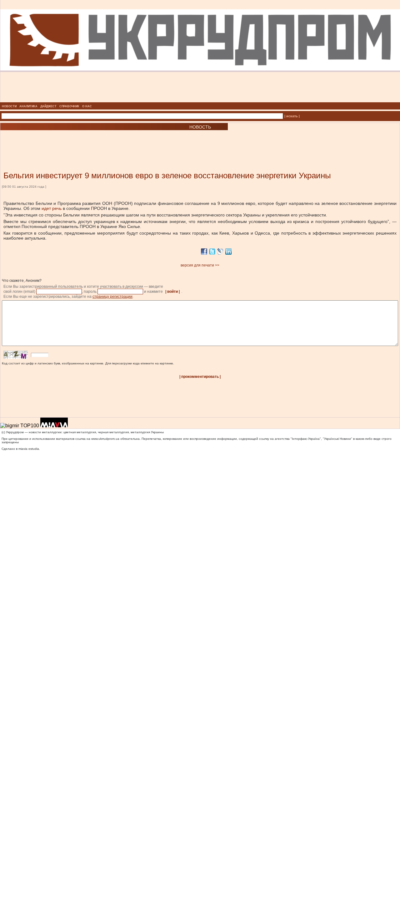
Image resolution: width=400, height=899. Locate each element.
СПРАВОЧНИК (69, 106)
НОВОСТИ (9, 106)
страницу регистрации (112, 296)
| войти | (172, 291)
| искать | (292, 116)
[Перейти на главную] (200, 100)
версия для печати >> (200, 265)
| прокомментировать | (200, 376)
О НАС (87, 106)
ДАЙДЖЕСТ (48, 106)
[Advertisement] (75, 141)
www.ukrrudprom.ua (105, 438)
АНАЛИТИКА (28, 106)
